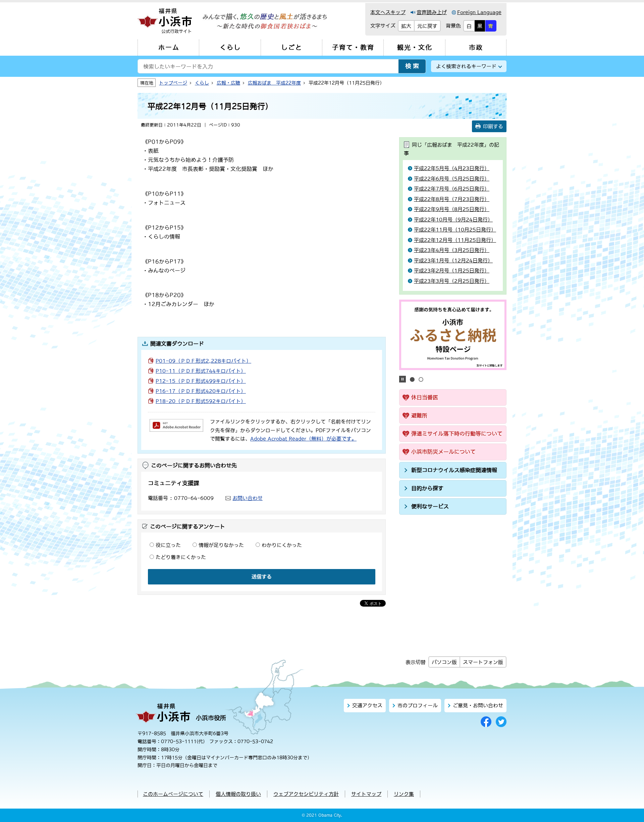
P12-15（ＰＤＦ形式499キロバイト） (201, 380)
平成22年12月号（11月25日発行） (455, 240)
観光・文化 (414, 47)
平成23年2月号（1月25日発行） (451, 270)
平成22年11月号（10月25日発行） (455, 229)
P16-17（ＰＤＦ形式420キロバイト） (201, 391)
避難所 (419, 415)
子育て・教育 (353, 47)
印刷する (493, 126)
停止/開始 (402, 379)
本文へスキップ (388, 12)
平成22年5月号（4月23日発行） (451, 168)
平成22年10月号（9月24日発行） (453, 219)
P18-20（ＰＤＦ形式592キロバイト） (201, 401)
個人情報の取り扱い (238, 794)
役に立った (168, 545)
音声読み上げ (432, 12)
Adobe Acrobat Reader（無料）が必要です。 (303, 438)
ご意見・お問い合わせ (478, 705)
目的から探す (427, 488)
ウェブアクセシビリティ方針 (306, 794)
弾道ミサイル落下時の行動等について (456, 433)
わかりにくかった (282, 545)
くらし (230, 47)
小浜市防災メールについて (443, 451)
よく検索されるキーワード (466, 66)
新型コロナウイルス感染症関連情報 (454, 470)
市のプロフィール (417, 705)
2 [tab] (421, 379)
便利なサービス (430, 506)
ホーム (168, 47)
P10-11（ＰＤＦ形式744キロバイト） (201, 370)
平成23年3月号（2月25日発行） (451, 281)
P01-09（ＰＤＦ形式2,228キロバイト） (203, 360)
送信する (262, 576)
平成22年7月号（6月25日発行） (451, 188)
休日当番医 (424, 397)
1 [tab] (412, 379)
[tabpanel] (452, 335)
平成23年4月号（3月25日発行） (451, 250)
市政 (476, 47)
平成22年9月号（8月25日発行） (451, 209)
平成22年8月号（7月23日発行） (451, 199)
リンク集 (404, 794)
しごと (291, 47)
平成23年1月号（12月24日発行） (453, 260)
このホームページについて (173, 794)
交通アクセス (367, 705)
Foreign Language (479, 12)
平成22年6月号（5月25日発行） (451, 178)
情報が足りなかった (221, 545)
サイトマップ (366, 794)
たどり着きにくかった (181, 557)
